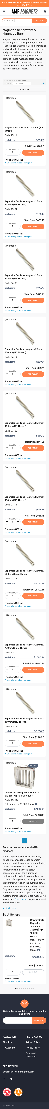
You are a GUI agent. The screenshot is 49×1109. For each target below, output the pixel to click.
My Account (9, 1047)
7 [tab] (27, 988)
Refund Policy (33, 1042)
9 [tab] (31, 988)
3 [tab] (19, 988)
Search (39, 21)
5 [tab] (23, 988)
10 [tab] (33, 988)
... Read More (9, 908)
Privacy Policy (33, 1047)
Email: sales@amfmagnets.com (18, 1071)
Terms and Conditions (31, 1055)
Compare (11, 98)
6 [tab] (25, 988)
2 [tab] (17, 988)
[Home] (25, 11)
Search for (9, 20)
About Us (7, 1042)
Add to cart (33, 153)
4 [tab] (21, 988)
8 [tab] (29, 988)
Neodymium (21, 899)
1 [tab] (15, 988)
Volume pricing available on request (18, 163)
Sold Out (33, 821)
